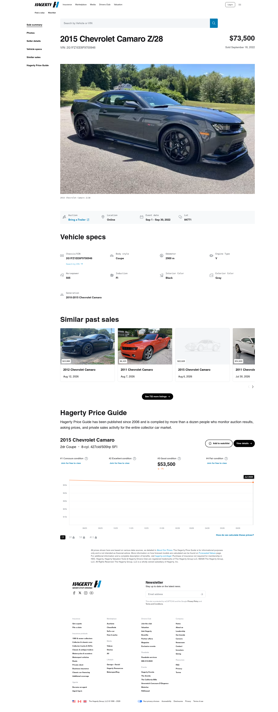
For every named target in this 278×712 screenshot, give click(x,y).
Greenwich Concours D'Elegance (155, 683)
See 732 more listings (156, 396)
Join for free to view (71, 463)
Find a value (40, 13)
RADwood (145, 691)
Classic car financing (81, 672)
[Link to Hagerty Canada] (79, 701)
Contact (179, 646)
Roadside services (149, 657)
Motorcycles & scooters (82, 653)
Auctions (110, 624)
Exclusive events (148, 646)
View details (242, 443)
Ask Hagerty (146, 631)
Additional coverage (80, 676)
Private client (77, 665)
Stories (110, 650)
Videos (110, 646)
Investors (180, 650)
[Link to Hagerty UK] (85, 701)
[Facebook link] (74, 593)
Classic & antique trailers (82, 650)
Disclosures (178, 701)
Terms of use (198, 701)
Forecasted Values (207, 553)
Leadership (180, 631)
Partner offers (147, 639)
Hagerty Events (147, 672)
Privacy (179, 669)
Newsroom (180, 642)
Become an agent (79, 687)
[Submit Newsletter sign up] (202, 594)
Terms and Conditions (154, 604)
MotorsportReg (113, 672)
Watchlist (52, 13)
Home (178, 624)
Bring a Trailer (77, 219)
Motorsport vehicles (80, 657)
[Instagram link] (86, 593)
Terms (178, 672)
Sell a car (111, 631)
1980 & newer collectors (82, 638)
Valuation (145, 627)
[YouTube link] (91, 593)
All (108, 653)
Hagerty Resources (115, 668)
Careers (179, 639)
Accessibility (166, 701)
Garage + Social (113, 664)
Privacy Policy (193, 601)
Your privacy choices (151, 701)
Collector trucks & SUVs (82, 646)
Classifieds (111, 627)
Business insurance (80, 669)
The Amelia (146, 676)
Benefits (144, 635)
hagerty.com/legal (163, 556)
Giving (178, 654)
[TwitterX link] (80, 593)
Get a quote (77, 624)
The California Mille (149, 680)
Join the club (146, 624)
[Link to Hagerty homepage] (86, 585)
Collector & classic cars (82, 642)
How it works (112, 635)
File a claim (77, 627)
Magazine (145, 642)
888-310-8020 (147, 661)
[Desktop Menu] (239, 4)
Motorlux (145, 687)
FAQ (177, 665)
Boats (74, 661)
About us (179, 627)
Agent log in (77, 691)
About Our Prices (164, 550)
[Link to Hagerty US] (74, 701)
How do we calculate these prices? (235, 535)
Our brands (180, 635)
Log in (230, 5)
